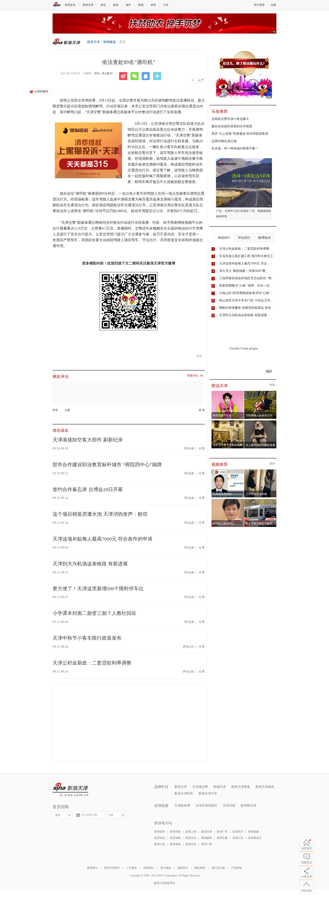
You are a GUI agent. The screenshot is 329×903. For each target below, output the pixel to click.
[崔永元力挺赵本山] (228, 500)
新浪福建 (253, 831)
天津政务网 (182, 805)
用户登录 (259, 4)
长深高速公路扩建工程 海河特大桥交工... (247, 256)
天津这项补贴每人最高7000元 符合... (244, 263)
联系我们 (148, 867)
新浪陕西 (206, 837)
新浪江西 (159, 844)
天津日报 (229, 805)
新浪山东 (191, 844)
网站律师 (199, 867)
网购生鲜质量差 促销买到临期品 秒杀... (246, 307)
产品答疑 (236, 867)
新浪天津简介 (112, 867)
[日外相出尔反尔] (228, 470)
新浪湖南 (175, 837)
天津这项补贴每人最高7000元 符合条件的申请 (102, 539)
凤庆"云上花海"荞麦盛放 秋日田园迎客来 (240, 133)
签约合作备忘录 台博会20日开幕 (88, 489)
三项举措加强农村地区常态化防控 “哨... (246, 278)
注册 (273, 4)
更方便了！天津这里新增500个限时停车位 (98, 588)
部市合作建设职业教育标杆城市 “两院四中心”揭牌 (107, 464)
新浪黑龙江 (255, 837)
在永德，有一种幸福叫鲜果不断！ (235, 148)
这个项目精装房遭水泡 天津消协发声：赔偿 (100, 514)
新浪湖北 (159, 837)
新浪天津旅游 (264, 786)
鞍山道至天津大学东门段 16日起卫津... (246, 300)
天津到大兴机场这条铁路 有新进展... (244, 315)
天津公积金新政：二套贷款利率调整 (92, 663)
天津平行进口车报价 (236, 211)
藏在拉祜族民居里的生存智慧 (232, 126)
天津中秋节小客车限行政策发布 (87, 638)
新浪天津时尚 (183, 793)
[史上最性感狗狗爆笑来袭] (260, 421)
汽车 (166, 4)
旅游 (115, 4)
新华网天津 (248, 805)
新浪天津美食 (240, 786)
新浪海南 (175, 844)
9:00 (111, 815)
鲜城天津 (219, 786)
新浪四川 (238, 831)
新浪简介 (92, 867)
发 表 (202, 410)
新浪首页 (70, 4)
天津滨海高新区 (206, 805)
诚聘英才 (182, 867)
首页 (57, 815)
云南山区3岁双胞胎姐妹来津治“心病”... (246, 293)
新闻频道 (109, 42)
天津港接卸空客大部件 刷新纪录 (88, 440)
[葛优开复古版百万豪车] (260, 500)
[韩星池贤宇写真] (228, 392)
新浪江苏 (238, 837)
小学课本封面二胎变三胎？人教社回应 (94, 613)
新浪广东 (222, 831)
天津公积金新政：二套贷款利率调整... (245, 248)
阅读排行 (224, 237)
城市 (128, 4)
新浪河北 (191, 837)
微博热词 (264, 237)
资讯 (103, 4)
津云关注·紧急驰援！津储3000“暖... (243, 271)
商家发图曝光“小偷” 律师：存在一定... (245, 285)
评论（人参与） (104, 73)
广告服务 (131, 867)
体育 (153, 4)
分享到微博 (41, 91)
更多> (272, 384)
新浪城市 (159, 831)
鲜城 (140, 4)
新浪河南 (175, 831)
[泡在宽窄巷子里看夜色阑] (228, 421)
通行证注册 (218, 867)
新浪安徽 (222, 837)
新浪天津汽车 (208, 793)
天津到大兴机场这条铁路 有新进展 (90, 564)
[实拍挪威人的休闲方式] (260, 392)
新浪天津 (88, 4)
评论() (189, 448)
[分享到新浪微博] (124, 76)
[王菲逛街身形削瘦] (260, 470)
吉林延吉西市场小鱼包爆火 (230, 119)
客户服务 (165, 867)
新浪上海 (191, 831)
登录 (55, 410)
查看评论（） (196, 375)
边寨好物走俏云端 (224, 141)
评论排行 (244, 237)
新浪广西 (206, 844)
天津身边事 (200, 786)
